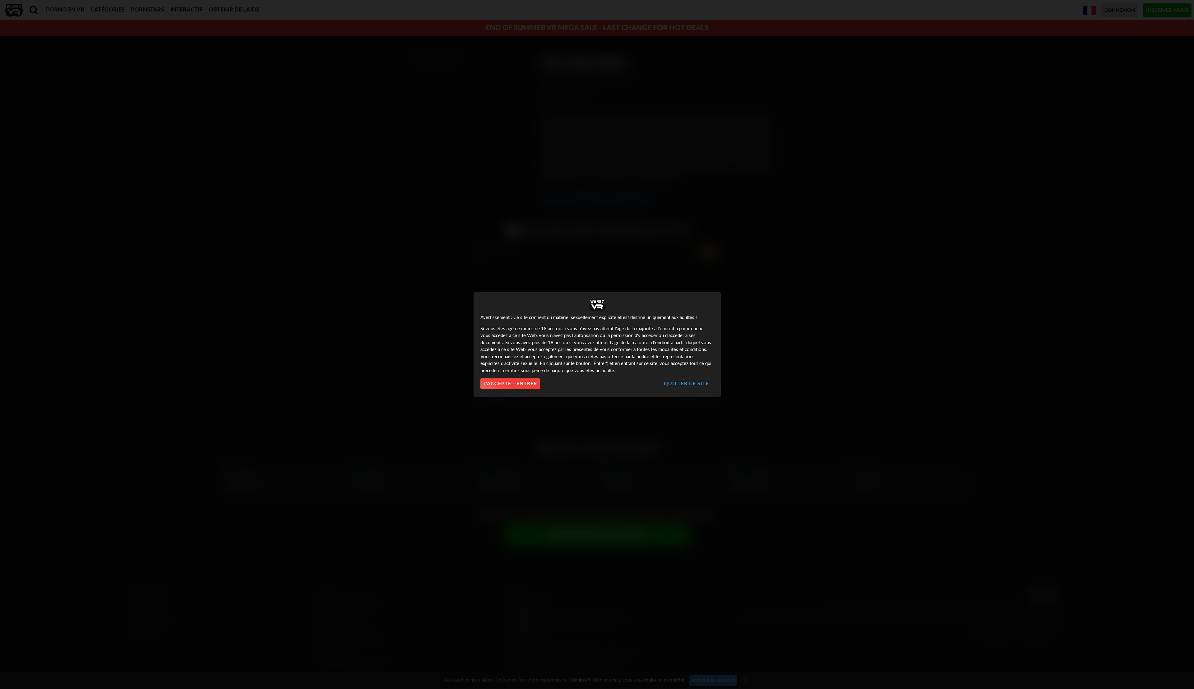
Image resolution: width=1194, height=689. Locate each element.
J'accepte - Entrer (510, 383)
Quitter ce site (686, 383)
